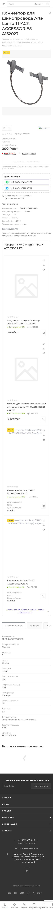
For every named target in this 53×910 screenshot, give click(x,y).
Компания (8, 817)
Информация (9, 824)
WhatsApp (26, 870)
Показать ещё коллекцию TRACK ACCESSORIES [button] (28, 611)
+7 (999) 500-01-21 (27, 840)
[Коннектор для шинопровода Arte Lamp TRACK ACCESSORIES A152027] (26, 82)
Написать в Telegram (21, 188)
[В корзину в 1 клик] (44, 270)
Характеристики (13, 626)
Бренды (6, 811)
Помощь (7, 831)
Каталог (6, 798)
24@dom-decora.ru (28, 848)
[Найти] (47, 4)
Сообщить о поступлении (26, 161)
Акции (5, 804)
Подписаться (41, 786)
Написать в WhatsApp (21, 182)
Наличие (34, 626)
